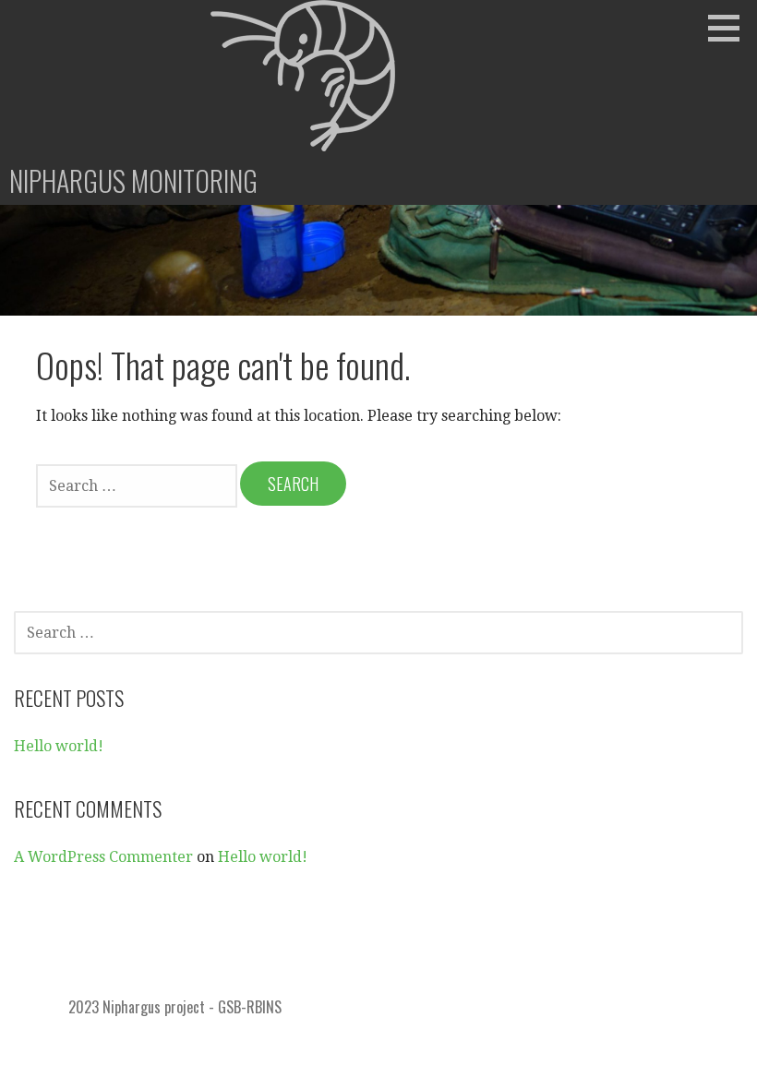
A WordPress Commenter (103, 857)
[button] (730, 28)
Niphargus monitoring (133, 180)
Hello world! (58, 746)
